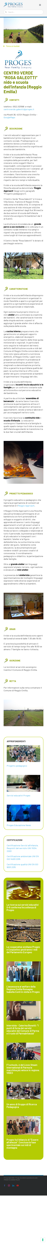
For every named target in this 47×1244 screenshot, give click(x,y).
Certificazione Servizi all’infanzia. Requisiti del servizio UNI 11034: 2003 (22, 848)
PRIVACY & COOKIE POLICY (12, 1180)
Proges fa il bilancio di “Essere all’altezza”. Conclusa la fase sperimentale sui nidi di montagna (22, 1143)
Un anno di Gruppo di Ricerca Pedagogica (22, 1105)
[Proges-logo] (13, 3)
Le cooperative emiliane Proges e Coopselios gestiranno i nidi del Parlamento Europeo (23, 949)
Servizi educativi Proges (18, 795)
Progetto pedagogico (17, 765)
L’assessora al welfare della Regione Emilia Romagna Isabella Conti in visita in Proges (23, 989)
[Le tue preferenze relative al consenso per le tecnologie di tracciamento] (42, 1239)
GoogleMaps (9, 117)
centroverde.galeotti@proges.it (19, 109)
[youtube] (18, 1185)
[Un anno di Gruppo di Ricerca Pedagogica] (23, 1090)
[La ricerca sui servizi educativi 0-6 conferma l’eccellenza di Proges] (23, 890)
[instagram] (9, 1185)
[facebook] (5, 1185)
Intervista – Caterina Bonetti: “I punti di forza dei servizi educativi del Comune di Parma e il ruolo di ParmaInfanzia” (23, 1029)
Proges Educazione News (19, 825)
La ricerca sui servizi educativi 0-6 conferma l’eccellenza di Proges (23, 907)
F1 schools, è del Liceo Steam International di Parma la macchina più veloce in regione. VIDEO (23, 1068)
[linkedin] (13, 1185)
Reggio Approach (26, 505)
